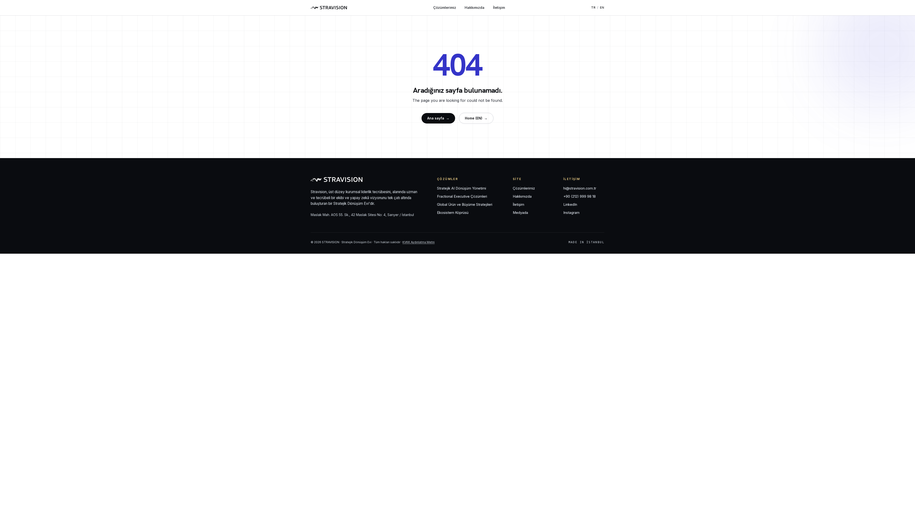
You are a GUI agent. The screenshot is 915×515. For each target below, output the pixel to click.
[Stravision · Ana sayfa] (329, 7)
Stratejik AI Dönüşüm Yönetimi (461, 188)
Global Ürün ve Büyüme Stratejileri (464, 204)
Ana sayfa (438, 118)
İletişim (499, 7)
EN (602, 7)
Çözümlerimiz (444, 7)
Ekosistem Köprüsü (452, 213)
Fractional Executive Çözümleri (462, 196)
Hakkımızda (474, 7)
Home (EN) (476, 118)
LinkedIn (570, 204)
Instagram (571, 213)
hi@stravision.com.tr (579, 188)
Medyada (520, 213)
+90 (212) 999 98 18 (579, 196)
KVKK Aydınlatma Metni (418, 242)
